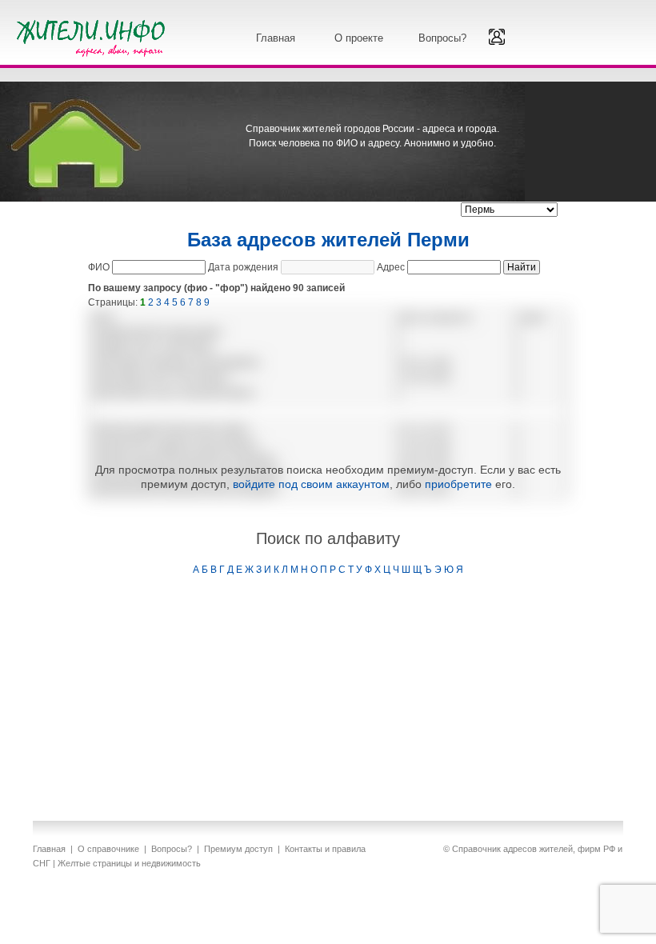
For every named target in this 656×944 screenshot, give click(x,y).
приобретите (458, 484)
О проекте (358, 38)
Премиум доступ (238, 849)
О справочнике (108, 849)
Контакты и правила (325, 849)
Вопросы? (442, 38)
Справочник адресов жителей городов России (94, 36)
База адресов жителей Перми (328, 239)
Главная (275, 38)
